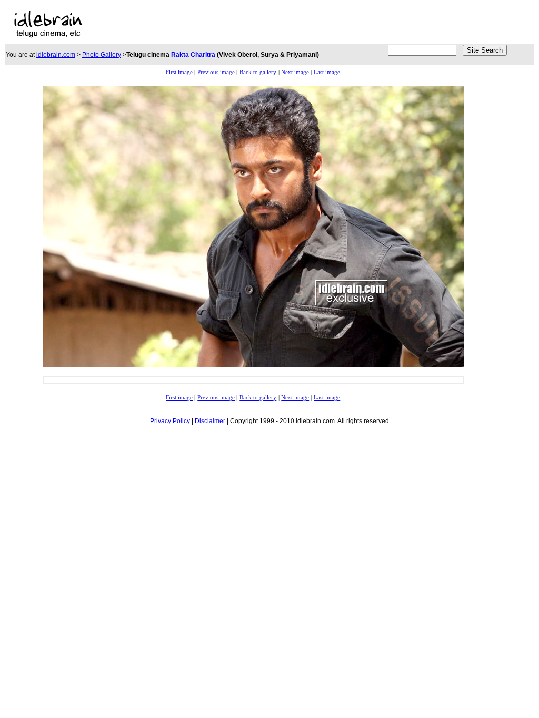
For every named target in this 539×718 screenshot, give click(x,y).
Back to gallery (257, 72)
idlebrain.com (55, 54)
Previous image (216, 72)
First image (179, 72)
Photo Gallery (101, 54)
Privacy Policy (170, 421)
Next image (295, 72)
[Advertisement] (228, 24)
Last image (327, 72)
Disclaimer (210, 421)
